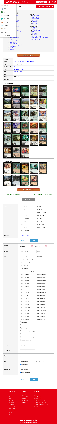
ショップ (6, 5)
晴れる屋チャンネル (38, 397)
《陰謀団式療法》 (36, 15)
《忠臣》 (11, 39)
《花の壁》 (11, 47)
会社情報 (24, 391)
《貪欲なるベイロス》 (14, 43)
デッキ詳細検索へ (41, 2)
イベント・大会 (12, 407)
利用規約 (24, 395)
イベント (6, 28)
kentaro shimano (18, 69)
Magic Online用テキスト (28, 55)
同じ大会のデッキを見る (13, 194)
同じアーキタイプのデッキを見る (43, 194)
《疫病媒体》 (35, 33)
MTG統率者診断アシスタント (41, 402)
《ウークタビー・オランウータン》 (40, 37)
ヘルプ (5, 32)
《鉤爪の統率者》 (36, 29)
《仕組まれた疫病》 (36, 30)
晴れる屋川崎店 (18, 71)
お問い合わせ (7, 35)
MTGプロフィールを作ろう (40, 400)
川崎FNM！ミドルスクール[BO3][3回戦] (24, 61)
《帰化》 (34, 32)
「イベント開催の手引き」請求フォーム (41, 405)
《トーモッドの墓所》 (37, 36)
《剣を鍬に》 (35, 23)
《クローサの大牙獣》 (14, 37)
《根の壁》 (11, 49)
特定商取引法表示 (25, 399)
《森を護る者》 (12, 46)
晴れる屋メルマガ (38, 398)
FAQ (10, 414)
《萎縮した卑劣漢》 (36, 39)
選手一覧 (6, 22)
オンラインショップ (12, 395)
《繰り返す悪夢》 (36, 18)
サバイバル (17, 66)
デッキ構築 (6, 18)
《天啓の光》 (35, 34)
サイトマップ (12, 391)
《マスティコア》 (13, 40)
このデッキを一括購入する (44, 6)
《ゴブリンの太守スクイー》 (15, 45)
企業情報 (24, 402)
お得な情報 (36, 391)
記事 (5, 12)
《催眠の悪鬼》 (12, 42)
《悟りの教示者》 (36, 17)
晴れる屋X (36, 395)
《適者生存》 (35, 21)
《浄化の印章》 (35, 20)
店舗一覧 (6, 25)
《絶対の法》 (35, 27)
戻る (28, 199)
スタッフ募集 (25, 397)
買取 (5, 8)
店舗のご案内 (12, 408)
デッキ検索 (6, 15)
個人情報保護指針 (25, 401)
